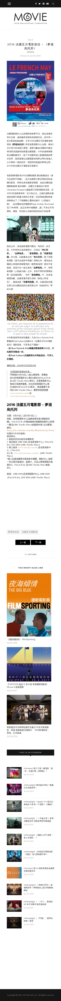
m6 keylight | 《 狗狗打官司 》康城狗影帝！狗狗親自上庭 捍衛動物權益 (38, 887)
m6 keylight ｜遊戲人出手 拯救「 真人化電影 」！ (38, 836)
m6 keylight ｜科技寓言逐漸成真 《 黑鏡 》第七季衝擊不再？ (38, 852)
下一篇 (38, 542)
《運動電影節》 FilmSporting (21, 639)
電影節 (30, 40)
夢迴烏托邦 (13, 532)
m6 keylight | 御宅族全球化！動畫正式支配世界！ (39, 786)
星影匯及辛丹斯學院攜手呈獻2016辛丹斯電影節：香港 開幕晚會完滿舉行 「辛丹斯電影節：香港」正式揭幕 (28, 730)
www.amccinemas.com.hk (22, 396)
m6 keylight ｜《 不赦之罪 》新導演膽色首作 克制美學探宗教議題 (39, 819)
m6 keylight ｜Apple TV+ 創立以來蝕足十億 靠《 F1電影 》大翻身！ (39, 802)
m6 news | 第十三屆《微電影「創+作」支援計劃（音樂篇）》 (38, 769)
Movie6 (32, 554)
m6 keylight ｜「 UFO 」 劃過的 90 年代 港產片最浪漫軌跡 (38, 902)
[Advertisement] (30, 507)
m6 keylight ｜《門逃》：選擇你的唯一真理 (38, 919)
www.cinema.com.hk (19, 393)
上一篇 (23, 542)
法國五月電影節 (30, 532)
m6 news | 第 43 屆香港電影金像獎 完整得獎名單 (39, 869)
